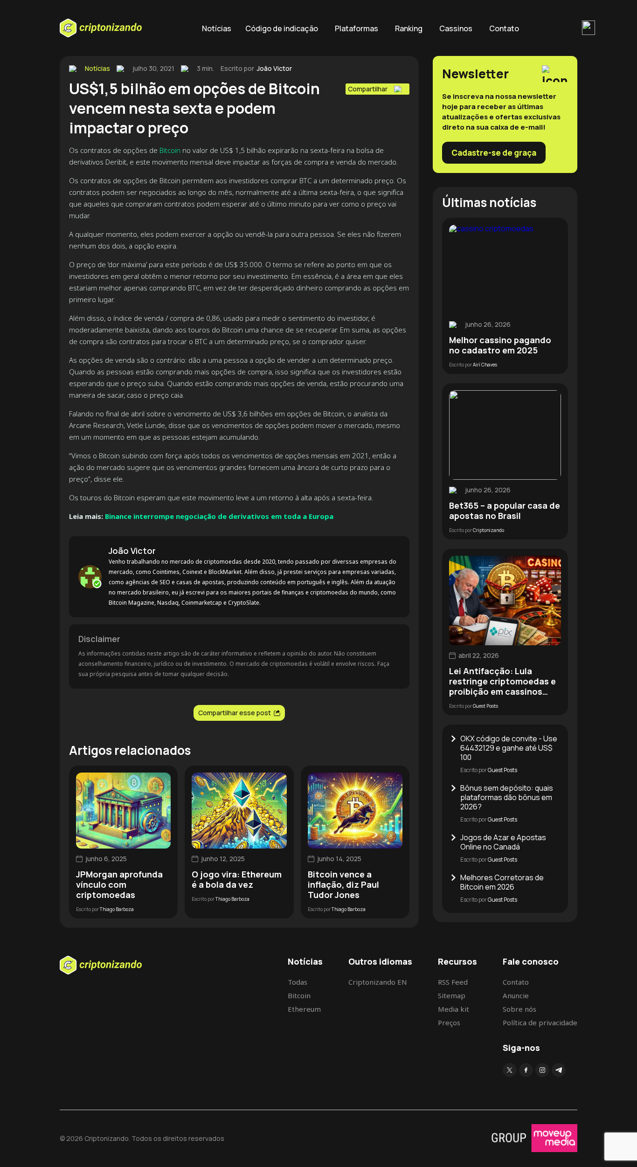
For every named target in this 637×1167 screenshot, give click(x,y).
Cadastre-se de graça (493, 152)
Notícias (216, 28)
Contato (504, 28)
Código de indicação (281, 28)
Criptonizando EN (377, 982)
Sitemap (451, 995)
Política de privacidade (540, 1022)
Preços (449, 1022)
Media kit (453, 1009)
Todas (297, 982)
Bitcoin (169, 150)
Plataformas (356, 28)
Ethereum (304, 1009)
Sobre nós (519, 1009)
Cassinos (455, 28)
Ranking (408, 28)
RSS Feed (453, 982)
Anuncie (516, 995)
